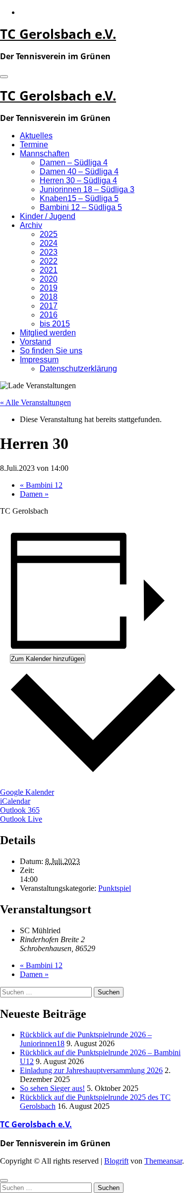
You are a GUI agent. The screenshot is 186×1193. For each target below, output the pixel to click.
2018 (49, 297)
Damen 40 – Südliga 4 (79, 171)
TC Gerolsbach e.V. (58, 34)
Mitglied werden (48, 332)
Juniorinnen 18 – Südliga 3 (87, 189)
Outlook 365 (20, 810)
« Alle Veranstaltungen (35, 402)
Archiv (31, 225)
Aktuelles (36, 135)
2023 (49, 252)
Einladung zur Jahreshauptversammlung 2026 (91, 1070)
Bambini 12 (41, 485)
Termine (34, 144)
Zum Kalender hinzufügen (47, 658)
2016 (49, 315)
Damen (34, 494)
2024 (49, 243)
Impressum (39, 359)
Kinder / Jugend (47, 216)
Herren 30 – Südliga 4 (78, 180)
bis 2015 (55, 324)
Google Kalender (27, 792)
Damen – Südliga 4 (74, 162)
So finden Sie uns (51, 350)
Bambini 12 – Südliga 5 (81, 207)
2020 (49, 279)
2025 (49, 234)
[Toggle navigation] (4, 76)
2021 (49, 270)
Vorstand (35, 341)
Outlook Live (21, 819)
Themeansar (163, 1161)
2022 (49, 261)
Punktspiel (114, 888)
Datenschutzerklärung (78, 368)
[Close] (4, 1180)
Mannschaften (44, 153)
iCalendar (15, 801)
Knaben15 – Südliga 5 (79, 198)
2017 (49, 306)
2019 (49, 288)
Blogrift (116, 1161)
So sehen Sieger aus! (52, 1088)
